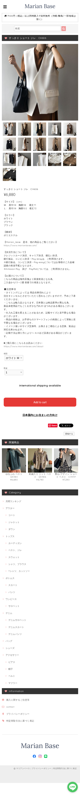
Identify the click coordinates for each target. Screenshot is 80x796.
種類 (6, 353)
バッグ (9, 641)
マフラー (12, 683)
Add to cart (40, 402)
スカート (12, 585)
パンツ (11, 592)
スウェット (14, 557)
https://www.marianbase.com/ (20, 245)
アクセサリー (12, 655)
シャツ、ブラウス (17, 564)
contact (10, 706)
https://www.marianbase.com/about (23, 346)
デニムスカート (16, 627)
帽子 (10, 669)
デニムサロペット (17, 620)
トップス (10, 536)
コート (11, 515)
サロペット (14, 606)
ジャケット (14, 522)
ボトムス (10, 578)
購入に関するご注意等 (18, 699)
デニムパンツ (15, 634)
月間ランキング (13, 501)
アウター (10, 508)
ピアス (11, 662)
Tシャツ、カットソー (19, 571)
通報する (69, 434)
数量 (6, 368)
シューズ (10, 648)
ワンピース (11, 599)
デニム (9, 613)
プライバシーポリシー (18, 713)
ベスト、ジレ (15, 550)
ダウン (11, 529)
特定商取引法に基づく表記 (20, 720)
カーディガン (15, 543)
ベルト (11, 675)
